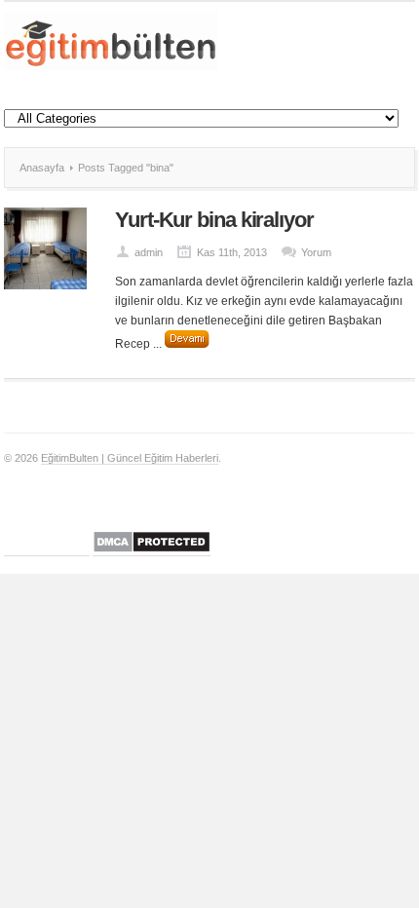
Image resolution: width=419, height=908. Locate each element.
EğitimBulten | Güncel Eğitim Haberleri (129, 458)
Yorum (316, 252)
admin (148, 252)
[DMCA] (151, 550)
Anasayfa (41, 167)
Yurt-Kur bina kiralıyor (214, 220)
